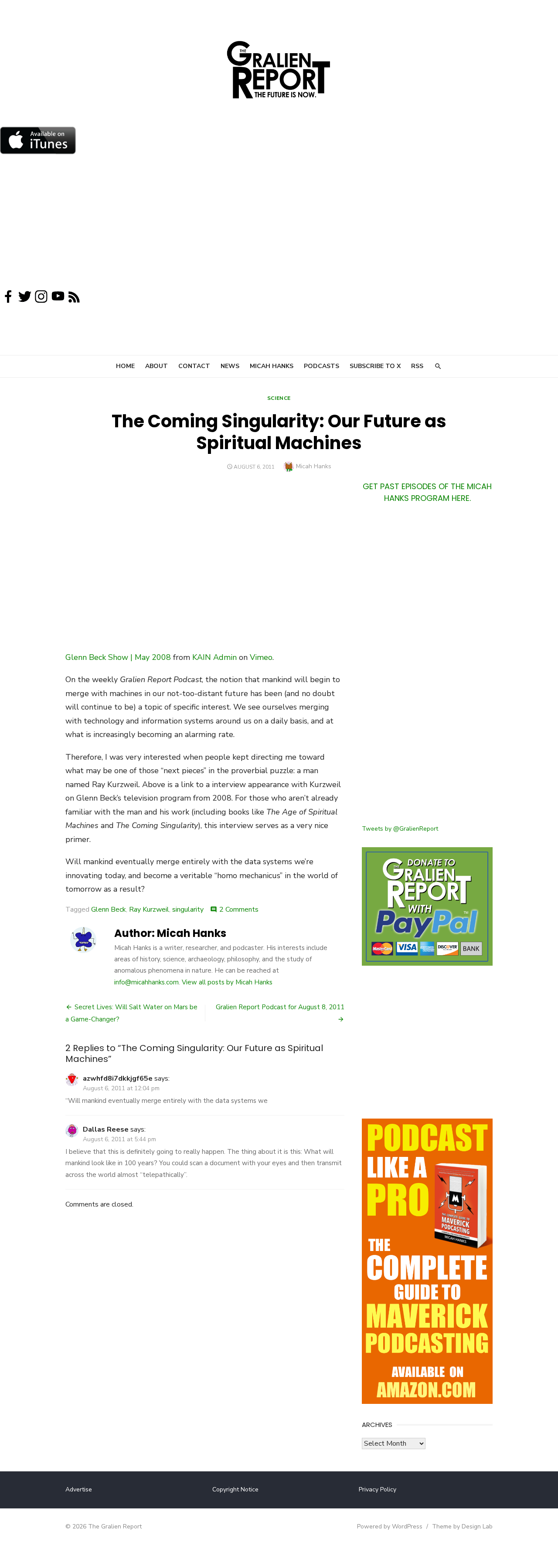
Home (125, 366)
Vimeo (261, 657)
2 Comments (239, 909)
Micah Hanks (271, 366)
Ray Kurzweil (149, 909)
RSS (417, 366)
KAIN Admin (214, 657)
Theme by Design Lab (462, 1526)
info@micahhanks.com (146, 982)
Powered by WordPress (389, 1526)
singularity (188, 909)
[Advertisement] (279, 224)
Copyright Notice (235, 1489)
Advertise (78, 1489)
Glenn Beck (108, 909)
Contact (194, 366)
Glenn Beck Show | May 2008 (118, 657)
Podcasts (321, 366)
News (230, 366)
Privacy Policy (377, 1489)
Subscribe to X (375, 366)
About (156, 366)
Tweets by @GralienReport (400, 829)
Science (279, 398)
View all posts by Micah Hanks (227, 982)
